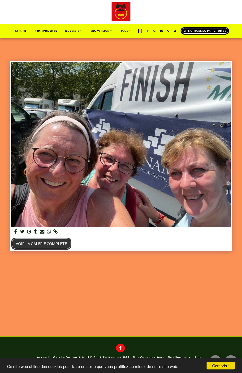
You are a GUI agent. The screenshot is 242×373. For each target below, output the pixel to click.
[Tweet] (22, 231)
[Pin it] (28, 231)
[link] (55, 231)
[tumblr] (35, 231)
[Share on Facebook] (15, 231)
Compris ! (220, 366)
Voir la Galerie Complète (41, 243)
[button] (73, 31)
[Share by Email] (42, 231)
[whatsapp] (48, 231)
